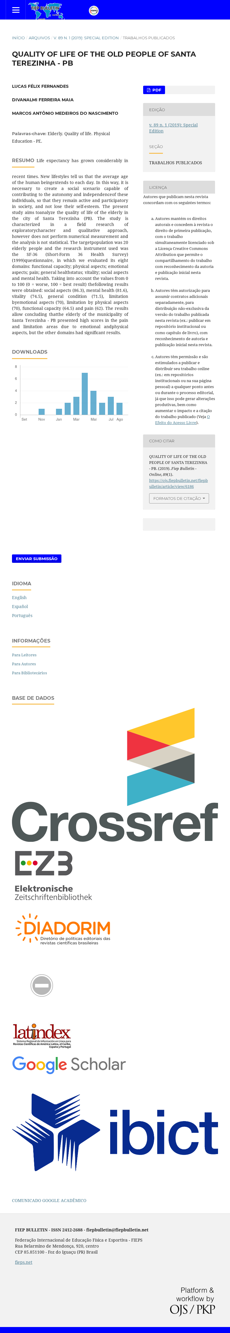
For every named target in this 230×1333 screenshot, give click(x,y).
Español (20, 606)
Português (22, 615)
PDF (156, 90)
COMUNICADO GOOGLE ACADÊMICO (49, 1200)
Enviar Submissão (37, 558)
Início (18, 37)
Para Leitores (24, 655)
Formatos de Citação (177, 498)
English (19, 597)
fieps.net (23, 1262)
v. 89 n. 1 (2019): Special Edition (86, 37)
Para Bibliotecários (29, 672)
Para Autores (24, 663)
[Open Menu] (15, 9)
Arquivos (39, 37)
